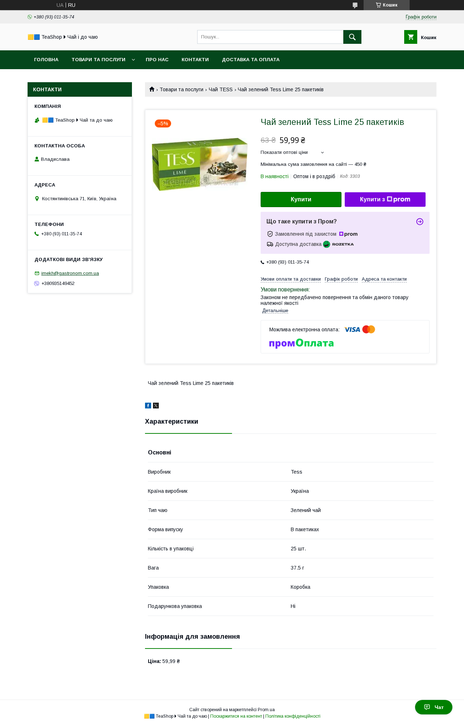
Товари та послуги (98, 59)
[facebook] (148, 407)
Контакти (195, 59)
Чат (439, 707)
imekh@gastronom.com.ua (70, 273)
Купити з (372, 199)
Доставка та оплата (250, 59)
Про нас (157, 59)
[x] (156, 407)
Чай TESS (221, 89)
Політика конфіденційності (292, 716)
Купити (301, 199)
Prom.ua (266, 709)
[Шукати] (352, 37)
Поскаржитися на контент (236, 716)
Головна (46, 59)
